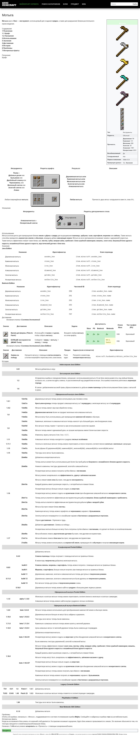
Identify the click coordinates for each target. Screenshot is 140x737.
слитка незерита (54, 355)
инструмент (24, 21)
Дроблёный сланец (15, 180)
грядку (54, 235)
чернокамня (76, 511)
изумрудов (86, 403)
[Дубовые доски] (35, 178)
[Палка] (39, 181)
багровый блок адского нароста (48, 648)
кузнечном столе (73, 493)
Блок (65, 4)
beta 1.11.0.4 (24, 623)
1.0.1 (31, 689)
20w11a (24, 498)
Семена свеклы (41, 565)
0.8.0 (8, 567)
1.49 (17, 693)
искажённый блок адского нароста (24, 243)
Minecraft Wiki (55, 734)
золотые (108, 444)
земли (41, 235)
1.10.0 (8, 617)
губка (50, 240)
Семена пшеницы (42, 556)
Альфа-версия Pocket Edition (70, 547)
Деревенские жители (43, 412)
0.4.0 (18, 556)
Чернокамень (14, 182)
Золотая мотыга (74, 184)
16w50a (24, 444)
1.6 (18, 388)
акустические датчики (63, 533)
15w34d (24, 426)
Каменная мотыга (74, 179)
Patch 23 (24, 693)
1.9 (8, 428)
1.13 (8, 448)
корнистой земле (72, 542)
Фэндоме (71, 734)
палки (48, 333)
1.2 (18, 380)
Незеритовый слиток (28, 223)
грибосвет (69, 240)
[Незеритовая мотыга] (81, 224)
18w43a (24, 453)
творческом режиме (98, 574)
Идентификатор (59, 252)
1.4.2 (8, 408)
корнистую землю (26, 238)
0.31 (18, 369)
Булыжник (15, 178)
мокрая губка (58, 240)
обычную (39, 238)
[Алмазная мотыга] (59, 224)
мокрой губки (98, 502)
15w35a (24, 430)
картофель (62, 565)
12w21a (24, 403)
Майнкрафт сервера (29, 4)
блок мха (61, 243)
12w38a (24, 408)
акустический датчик (47, 243)
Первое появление (114, 159)
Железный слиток (14, 185)
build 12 (24, 578)
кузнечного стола (102, 211)
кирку (46, 340)
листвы (62, 507)
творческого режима (97, 578)
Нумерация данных (114, 163)
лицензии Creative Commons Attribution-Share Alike (105, 734)
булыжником (94, 511)
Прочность (111, 144)
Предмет (75, 4)
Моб (84, 4)
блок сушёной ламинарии (85, 240)
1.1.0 (8, 599)
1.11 (8, 439)
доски (56, 333)
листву (76, 646)
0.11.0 (8, 578)
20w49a (24, 533)
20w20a (24, 524)
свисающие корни (64, 238)
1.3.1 (8, 401)
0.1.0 (18, 711)
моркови (106, 235)
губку (82, 646)
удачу (76, 475)
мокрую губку (90, 646)
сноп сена (108, 240)
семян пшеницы (94, 387)
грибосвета (122, 498)
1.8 (8, 414)
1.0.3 (31, 693)
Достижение (22, 326)
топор (45, 342)
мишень (99, 240)
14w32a (24, 417)
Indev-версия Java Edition (70, 364)
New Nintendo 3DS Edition (70, 707)
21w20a (24, 542)
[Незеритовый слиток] (69, 224)
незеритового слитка (117, 493)
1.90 (18, 702)
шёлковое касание (88, 475)
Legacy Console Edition (70, 684)
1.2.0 (8, 610)
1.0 (17, 689)
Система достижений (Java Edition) (36, 346)
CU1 (11, 689)
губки (88, 502)
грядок (55, 21)
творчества (50, 560)
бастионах (82, 516)
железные (118, 444)
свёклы (117, 235)
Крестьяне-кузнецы (43, 403)
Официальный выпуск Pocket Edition (70, 592)
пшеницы (76, 235)
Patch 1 (24, 689)
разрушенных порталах (98, 516)
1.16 (8, 493)
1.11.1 (8, 444)
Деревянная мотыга (74, 176)
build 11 (24, 574)
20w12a (24, 502)
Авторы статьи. (123, 734)
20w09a (24, 466)
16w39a (24, 439)
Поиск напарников (51, 4)
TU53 (5, 693)
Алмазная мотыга (76, 186)
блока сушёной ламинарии (105, 498)
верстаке (75, 489)
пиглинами (81, 471)
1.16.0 (8, 656)
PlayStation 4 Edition (70, 698)
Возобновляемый (113, 153)
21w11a (24, 538)
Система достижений (30, 319)
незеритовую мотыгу (81, 357)
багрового (93, 462)
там (108, 717)
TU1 (5, 689)
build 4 (24, 569)
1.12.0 (8, 628)
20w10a (24, 484)
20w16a (24, 516)
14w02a (24, 412)
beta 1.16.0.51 (24, 637)
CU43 (11, 693)
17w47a (24, 448)
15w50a (24, 435)
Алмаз (16, 190)
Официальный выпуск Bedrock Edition (70, 605)
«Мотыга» (42, 734)
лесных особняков (79, 439)
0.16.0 (18, 587)
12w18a (24, 399)
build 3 (24, 565)
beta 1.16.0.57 (24, 663)
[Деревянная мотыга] (55, 181)
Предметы (6, 730)
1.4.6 (12, 726)
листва (44, 240)
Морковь (39, 569)
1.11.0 (8, 623)
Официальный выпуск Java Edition (70, 394)
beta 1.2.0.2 (24, 610)
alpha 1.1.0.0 (24, 599)
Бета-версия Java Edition (70, 373)
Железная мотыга (74, 181)
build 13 (24, 583)
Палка (15, 173)
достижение (46, 520)
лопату (37, 342)
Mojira (77, 717)
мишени (89, 498)
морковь (52, 565)
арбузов (84, 235)
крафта (51, 168)
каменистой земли (83, 417)
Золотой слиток (14, 187)
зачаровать (30, 726)
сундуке (72, 587)
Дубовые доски (15, 175)
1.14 (8, 453)
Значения (129, 163)
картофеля (97, 235)
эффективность (66, 475)
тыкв (90, 235)
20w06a (24, 457)
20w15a (24, 509)
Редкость (110, 135)
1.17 (8, 538)
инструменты (77, 480)
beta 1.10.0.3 (24, 617)
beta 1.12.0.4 (24, 628)
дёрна (47, 235)
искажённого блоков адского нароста (114, 462)
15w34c (24, 421)
